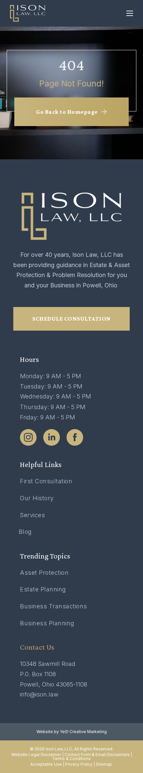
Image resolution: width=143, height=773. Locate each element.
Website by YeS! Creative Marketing (72, 732)
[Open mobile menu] (129, 13)
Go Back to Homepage (67, 111)
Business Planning (47, 623)
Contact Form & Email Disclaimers (97, 754)
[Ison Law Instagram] (28, 437)
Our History (37, 498)
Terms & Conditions (71, 758)
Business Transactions (53, 606)
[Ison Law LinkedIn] (51, 437)
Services (32, 515)
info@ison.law (39, 694)
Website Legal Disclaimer (36, 754)
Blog (25, 531)
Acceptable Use (46, 764)
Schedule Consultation (71, 318)
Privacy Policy (78, 764)
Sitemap (104, 764)
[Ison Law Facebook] (75, 437)
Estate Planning (43, 589)
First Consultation (46, 481)
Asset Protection (44, 572)
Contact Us (37, 647)
